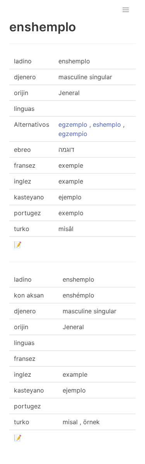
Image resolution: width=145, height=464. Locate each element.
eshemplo (107, 124)
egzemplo (72, 124)
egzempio (72, 134)
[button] (126, 10)
